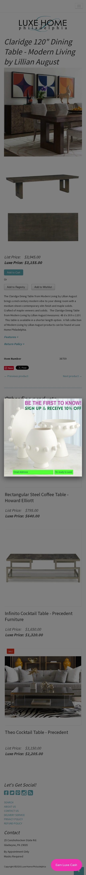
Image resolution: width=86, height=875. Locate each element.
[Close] (82, 398)
